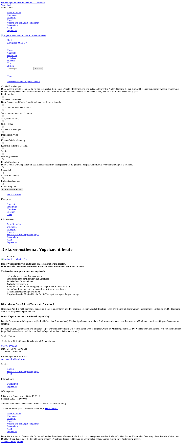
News (9, 214)
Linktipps (11, 17)
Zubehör (11, 212)
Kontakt (10, 20)
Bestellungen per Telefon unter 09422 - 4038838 (23, 2)
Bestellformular (14, 12)
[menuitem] (95, 12)
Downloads (12, 15)
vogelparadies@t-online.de (13, 359)
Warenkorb (6, 5)
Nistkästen (11, 209)
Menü (9, 40)
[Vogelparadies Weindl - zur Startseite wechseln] (23, 35)
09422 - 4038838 (9, 346)
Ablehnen (6, 441)
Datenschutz (12, 25)
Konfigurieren (17, 441)
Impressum (12, 30)
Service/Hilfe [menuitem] (20, 19)
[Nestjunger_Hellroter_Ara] (14, 259)
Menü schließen (14, 194)
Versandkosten (51, 408)
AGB (9, 28)
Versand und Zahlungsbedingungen (23, 23)
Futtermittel (12, 206)
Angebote (11, 204)
